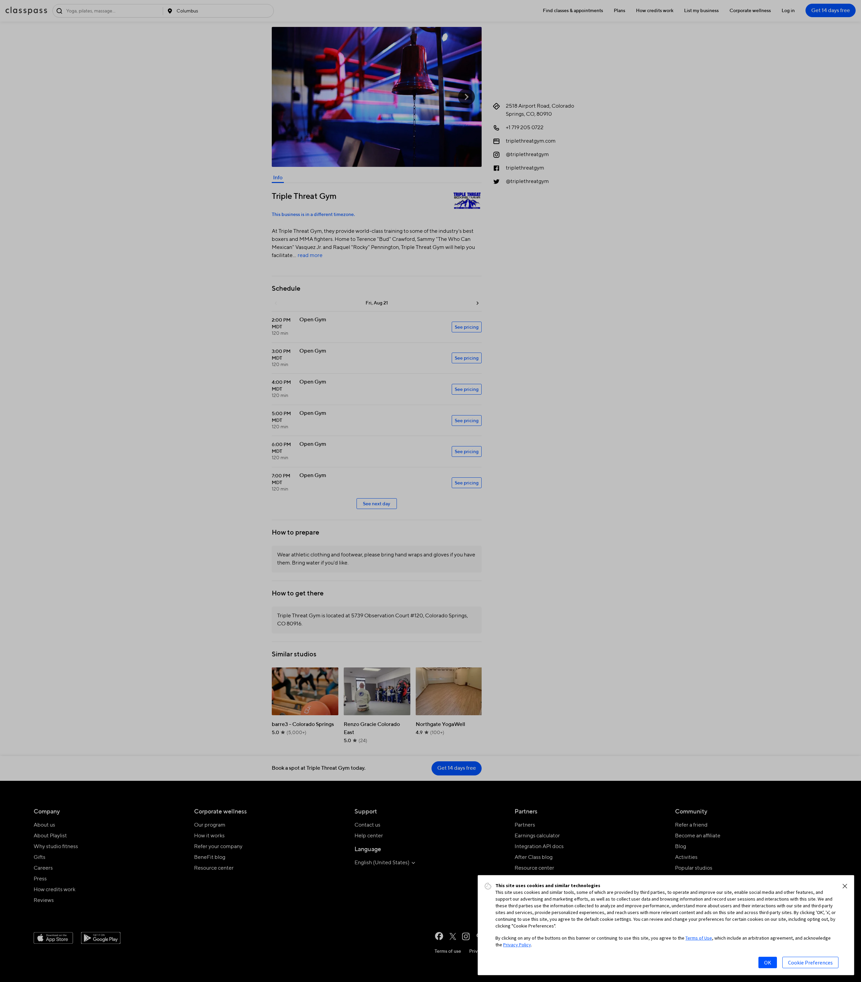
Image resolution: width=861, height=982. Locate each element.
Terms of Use (698, 938)
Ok (767, 962)
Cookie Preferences (810, 962)
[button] (845, 886)
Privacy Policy (517, 945)
